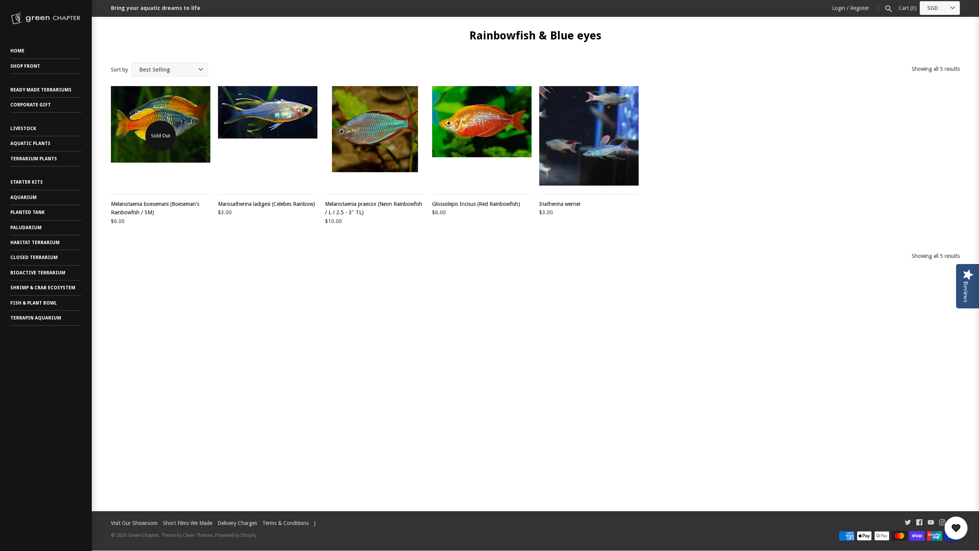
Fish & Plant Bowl (33, 303)
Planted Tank (27, 212)
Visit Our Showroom (134, 523)
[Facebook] (919, 523)
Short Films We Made (187, 523)
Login (838, 8)
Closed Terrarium (34, 257)
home (17, 51)
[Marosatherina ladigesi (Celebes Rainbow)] (267, 136)
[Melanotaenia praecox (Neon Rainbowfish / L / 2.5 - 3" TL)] (374, 136)
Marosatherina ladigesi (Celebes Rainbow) (266, 204)
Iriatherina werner (560, 204)
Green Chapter (143, 535)
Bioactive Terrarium (37, 273)
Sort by (119, 70)
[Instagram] (942, 523)
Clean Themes (198, 535)
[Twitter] (908, 523)
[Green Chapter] (46, 18)
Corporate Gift (30, 105)
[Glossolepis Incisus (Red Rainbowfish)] (482, 136)
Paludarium (26, 227)
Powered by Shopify (236, 535)
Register (859, 8)
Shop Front (25, 66)
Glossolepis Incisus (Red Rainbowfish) (476, 204)
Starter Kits (26, 182)
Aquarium (23, 197)
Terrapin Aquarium (35, 318)
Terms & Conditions (285, 523)
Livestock (23, 128)
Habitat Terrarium (35, 242)
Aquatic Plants (30, 143)
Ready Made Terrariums (41, 90)
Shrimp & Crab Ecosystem (42, 287)
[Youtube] (931, 523)
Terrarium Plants (33, 158)
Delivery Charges (237, 523)
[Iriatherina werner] (589, 136)
